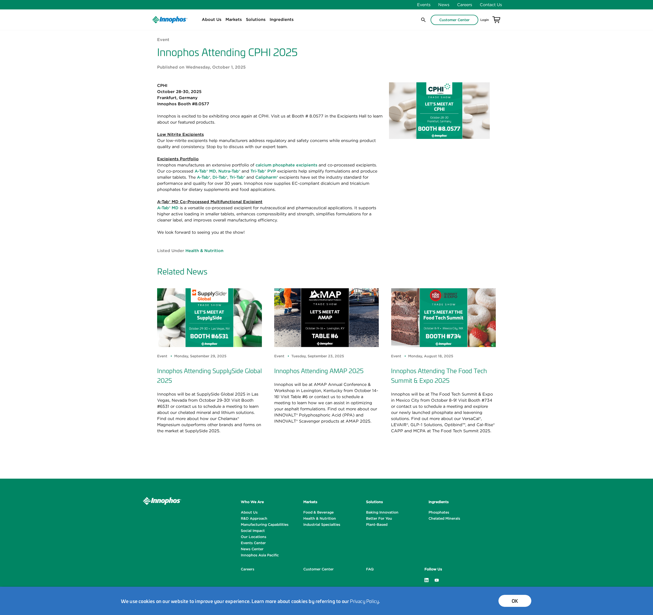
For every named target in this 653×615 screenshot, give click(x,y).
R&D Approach (254, 518)
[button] (423, 19)
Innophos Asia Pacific (260, 555)
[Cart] (496, 19)
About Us (211, 19)
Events (424, 4)
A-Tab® (203, 177)
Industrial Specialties (321, 524)
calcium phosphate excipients (286, 164)
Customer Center (454, 20)
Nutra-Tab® (229, 171)
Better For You (379, 518)
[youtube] (437, 580)
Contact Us (491, 4)
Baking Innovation (382, 512)
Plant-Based (376, 524)
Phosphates (439, 512)
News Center (252, 549)
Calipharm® (266, 177)
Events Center (253, 543)
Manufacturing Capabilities (264, 524)
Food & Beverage (318, 512)
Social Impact (253, 530)
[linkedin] (426, 580)
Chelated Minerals (444, 518)
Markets (233, 19)
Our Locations (253, 536)
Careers (464, 4)
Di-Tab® (219, 177)
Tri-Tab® (237, 177)
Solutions (256, 19)
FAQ (370, 569)
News (443, 4)
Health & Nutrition (204, 250)
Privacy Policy (364, 601)
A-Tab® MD (205, 171)
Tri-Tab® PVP (263, 171)
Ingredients (282, 19)
